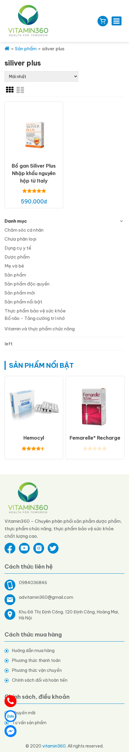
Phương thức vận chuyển (37, 670)
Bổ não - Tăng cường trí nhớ (34, 318)
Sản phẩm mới (19, 293)
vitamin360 (54, 746)
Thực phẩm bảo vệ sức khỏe (35, 311)
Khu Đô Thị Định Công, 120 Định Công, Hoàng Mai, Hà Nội (69, 615)
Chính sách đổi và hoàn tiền (40, 680)
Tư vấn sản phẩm (29, 722)
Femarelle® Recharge (95, 438)
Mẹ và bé (14, 266)
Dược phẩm (17, 257)
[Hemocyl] (34, 405)
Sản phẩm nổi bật (23, 302)
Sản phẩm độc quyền (27, 284)
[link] (10, 90)
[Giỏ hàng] (103, 21)
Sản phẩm (15, 275)
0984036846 (33, 582)
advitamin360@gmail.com (46, 597)
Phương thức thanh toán (36, 660)
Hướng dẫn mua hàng (33, 650)
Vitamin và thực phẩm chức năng (39, 329)
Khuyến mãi (23, 712)
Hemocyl (33, 438)
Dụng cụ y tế (17, 248)
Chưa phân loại (20, 239)
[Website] (28, 497)
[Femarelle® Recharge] (95, 405)
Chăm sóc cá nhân (24, 230)
